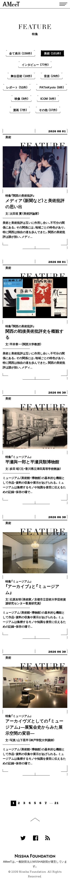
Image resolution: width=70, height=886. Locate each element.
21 (56, 803)
